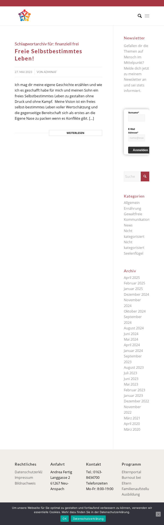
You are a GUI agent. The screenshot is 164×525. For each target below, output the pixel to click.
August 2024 (134, 328)
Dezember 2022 (136, 401)
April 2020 (132, 423)
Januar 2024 (133, 350)
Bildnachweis (25, 483)
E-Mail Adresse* (133, 131)
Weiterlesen (75, 133)
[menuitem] (137, 15)
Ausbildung (131, 494)
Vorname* (133, 112)
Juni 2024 (131, 333)
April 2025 (132, 277)
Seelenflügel (133, 253)
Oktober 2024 (135, 311)
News (128, 225)
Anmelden (140, 150)
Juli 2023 (130, 373)
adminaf (50, 72)
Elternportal (131, 472)
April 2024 (132, 345)
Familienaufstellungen (139, 488)
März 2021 (132, 418)
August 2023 (134, 367)
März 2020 (132, 429)
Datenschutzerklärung (33, 472)
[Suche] (137, 15)
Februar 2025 (134, 283)
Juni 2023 (131, 378)
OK (65, 518)
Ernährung (132, 208)
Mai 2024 (131, 339)
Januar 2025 (133, 288)
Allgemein (132, 202)
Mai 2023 (131, 384)
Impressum (24, 477)
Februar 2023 (134, 390)
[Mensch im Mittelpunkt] (24, 15)
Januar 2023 (133, 395)
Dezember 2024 (136, 294)
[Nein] (158, 514)
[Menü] (147, 16)
